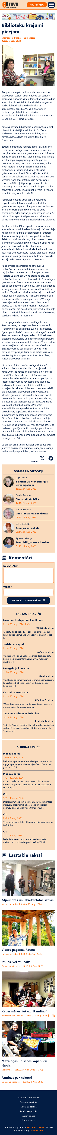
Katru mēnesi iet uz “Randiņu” (24, 1011)
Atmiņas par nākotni (17, 1077)
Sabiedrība (29, 37)
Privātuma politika (28, 1102)
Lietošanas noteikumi (28, 1097)
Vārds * (7, 586)
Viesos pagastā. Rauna (18, 949)
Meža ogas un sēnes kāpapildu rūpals (24, 1062)
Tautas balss (26, 614)
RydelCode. (37, 1130)
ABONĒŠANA (37, 4)
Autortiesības (28, 1115)
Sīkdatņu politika (29, 1106)
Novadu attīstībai (10, 904)
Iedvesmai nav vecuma (12, 1015)
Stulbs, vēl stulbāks (16, 961)
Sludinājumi (26, 747)
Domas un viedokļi (28, 471)
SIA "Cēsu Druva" (36, 1127)
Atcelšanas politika (28, 1111)
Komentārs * (10, 565)
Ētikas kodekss (28, 1120)
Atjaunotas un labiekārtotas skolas (28, 899)
